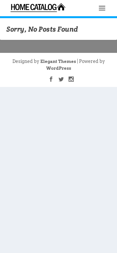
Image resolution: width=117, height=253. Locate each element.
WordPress (58, 68)
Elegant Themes (58, 61)
